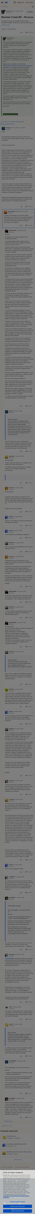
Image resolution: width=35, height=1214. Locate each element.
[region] (17, 1192)
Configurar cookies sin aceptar (17, 1201)
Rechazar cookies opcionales (17, 1206)
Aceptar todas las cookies (17, 1211)
